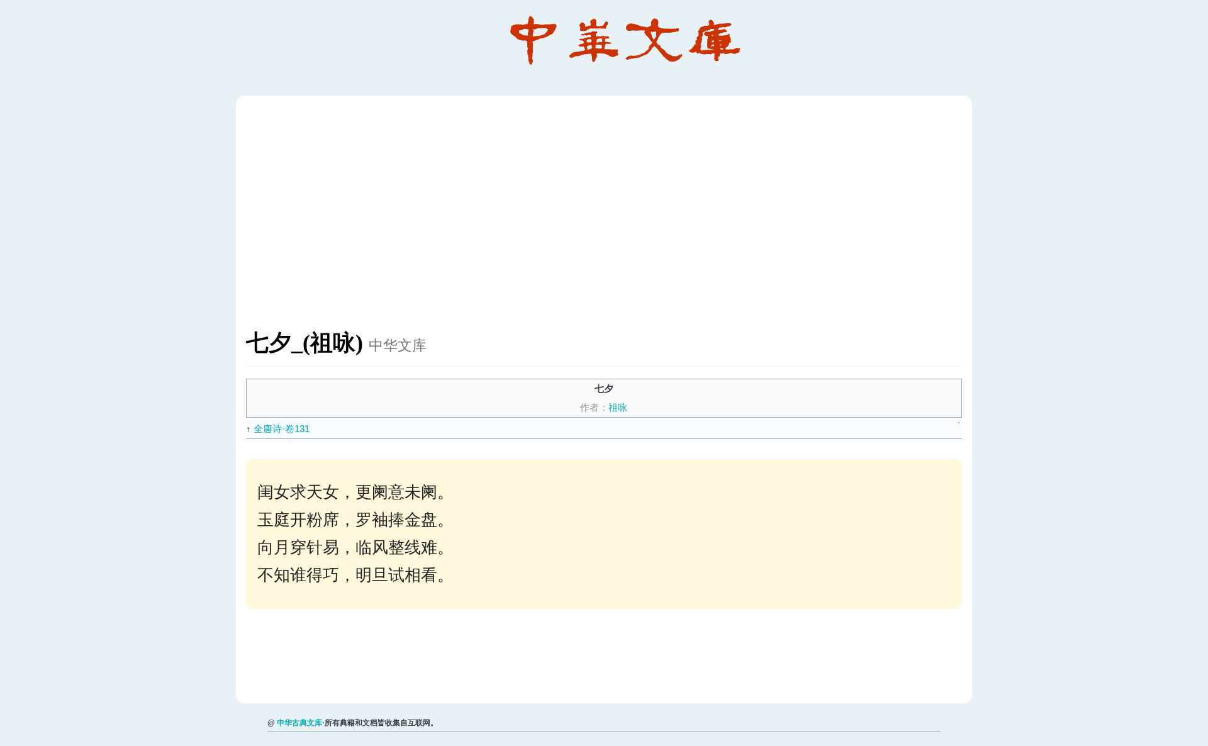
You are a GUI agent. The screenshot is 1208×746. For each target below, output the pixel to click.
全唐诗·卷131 (282, 428)
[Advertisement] (623, 219)
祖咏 (617, 407)
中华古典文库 (299, 722)
